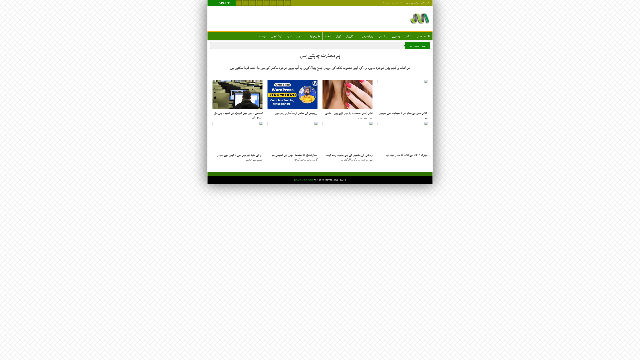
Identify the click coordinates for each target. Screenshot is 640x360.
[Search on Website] (239, 3)
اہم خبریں (396, 36)
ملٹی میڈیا (315, 36)
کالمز (408, 36)
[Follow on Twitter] (253, 3)
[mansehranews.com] (420, 19)
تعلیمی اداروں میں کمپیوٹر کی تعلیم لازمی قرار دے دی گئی (238, 115)
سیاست (262, 36)
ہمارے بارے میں (397, 3)
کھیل (338, 36)
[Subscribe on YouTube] (260, 3)
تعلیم (289, 36)
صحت (328, 36)
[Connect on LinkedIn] (274, 3)
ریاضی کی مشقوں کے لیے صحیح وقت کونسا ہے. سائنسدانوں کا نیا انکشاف (349, 157)
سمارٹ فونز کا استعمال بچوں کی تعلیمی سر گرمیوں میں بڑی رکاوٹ (295, 157)
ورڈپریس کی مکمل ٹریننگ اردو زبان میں (296, 113)
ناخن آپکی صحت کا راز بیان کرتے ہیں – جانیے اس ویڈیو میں (348, 115)
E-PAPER (224, 3)
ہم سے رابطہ (385, 3)
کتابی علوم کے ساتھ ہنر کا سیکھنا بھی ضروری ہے (403, 115)
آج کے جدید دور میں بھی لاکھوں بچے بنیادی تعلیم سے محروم (239, 157)
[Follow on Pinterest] (267, 3)
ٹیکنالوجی (277, 36)
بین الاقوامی (368, 36)
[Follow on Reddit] (281, 3)
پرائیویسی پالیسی (412, 3)
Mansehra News (304, 180)
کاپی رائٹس (425, 3)
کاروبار (349, 36)
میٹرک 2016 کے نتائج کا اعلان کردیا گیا (407, 155)
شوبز (299, 36)
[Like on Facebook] (246, 3)
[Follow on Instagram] (288, 3)
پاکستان (382, 36)
